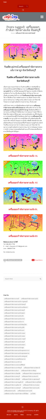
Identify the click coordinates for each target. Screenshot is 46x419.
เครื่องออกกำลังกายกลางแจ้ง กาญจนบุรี (15, 301)
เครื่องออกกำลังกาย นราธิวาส (12, 362)
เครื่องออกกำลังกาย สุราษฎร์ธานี (13, 382)
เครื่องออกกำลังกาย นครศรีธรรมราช (14, 359)
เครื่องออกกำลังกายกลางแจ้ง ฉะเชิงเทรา (16, 307)
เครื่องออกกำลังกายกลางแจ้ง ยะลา (14, 330)
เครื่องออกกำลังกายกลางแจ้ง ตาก (14, 322)
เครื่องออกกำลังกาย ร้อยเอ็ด (12, 373)
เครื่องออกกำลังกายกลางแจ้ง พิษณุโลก (15, 324)
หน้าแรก (9, 414)
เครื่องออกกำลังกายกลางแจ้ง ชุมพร (14, 313)
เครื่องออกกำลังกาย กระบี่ (11, 299)
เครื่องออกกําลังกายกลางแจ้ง (31, 388)
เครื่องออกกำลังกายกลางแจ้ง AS (23, 182)
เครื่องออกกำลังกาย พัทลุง (28, 371)
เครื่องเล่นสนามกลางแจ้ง (25, 391)
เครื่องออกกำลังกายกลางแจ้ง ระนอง (14, 333)
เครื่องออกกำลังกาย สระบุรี (12, 376)
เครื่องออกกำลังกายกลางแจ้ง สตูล (14, 347)
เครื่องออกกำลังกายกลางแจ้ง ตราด (14, 319)
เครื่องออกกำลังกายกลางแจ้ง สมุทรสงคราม (16, 353)
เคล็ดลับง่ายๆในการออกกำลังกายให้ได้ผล (16, 394)
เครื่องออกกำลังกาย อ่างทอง (31, 385)
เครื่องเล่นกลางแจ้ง (9, 391)
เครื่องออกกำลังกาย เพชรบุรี (12, 388)
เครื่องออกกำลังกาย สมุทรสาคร (31, 373)
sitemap (29, 414)
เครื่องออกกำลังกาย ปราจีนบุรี (12, 368)
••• (33, 260)
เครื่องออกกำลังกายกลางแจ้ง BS (23, 236)
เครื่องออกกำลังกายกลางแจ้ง (14, 260)
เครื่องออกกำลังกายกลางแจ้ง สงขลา (14, 345)
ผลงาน (16, 414)
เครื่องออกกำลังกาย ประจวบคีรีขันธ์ (14, 365)
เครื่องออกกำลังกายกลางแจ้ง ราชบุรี (14, 339)
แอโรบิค (32, 394)
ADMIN (36, 414)
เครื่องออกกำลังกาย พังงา (11, 371)
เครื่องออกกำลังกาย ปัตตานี (32, 368)
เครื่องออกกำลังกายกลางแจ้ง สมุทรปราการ (16, 350)
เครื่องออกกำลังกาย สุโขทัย (33, 382)
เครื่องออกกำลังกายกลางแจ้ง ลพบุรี (14, 342)
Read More (39, 260)
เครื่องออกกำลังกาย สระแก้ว (30, 376)
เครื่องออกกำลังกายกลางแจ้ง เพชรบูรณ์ (15, 356)
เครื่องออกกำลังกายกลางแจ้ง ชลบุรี (14, 310)
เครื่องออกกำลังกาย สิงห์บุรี (12, 379)
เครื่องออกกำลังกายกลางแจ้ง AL (23, 155)
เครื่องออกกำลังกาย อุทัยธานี (12, 385)
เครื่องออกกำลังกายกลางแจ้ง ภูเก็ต (14, 327)
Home (13, 33)
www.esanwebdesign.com (31, 411)
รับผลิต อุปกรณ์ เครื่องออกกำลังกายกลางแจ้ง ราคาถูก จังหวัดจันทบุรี (23, 68)
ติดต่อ (22, 414)
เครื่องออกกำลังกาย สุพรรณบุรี (30, 379)
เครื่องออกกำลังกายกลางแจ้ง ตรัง (13, 316)
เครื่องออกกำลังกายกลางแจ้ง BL (23, 209)
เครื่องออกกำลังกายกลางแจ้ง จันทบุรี (14, 304)
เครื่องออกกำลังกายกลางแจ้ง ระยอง (14, 336)
